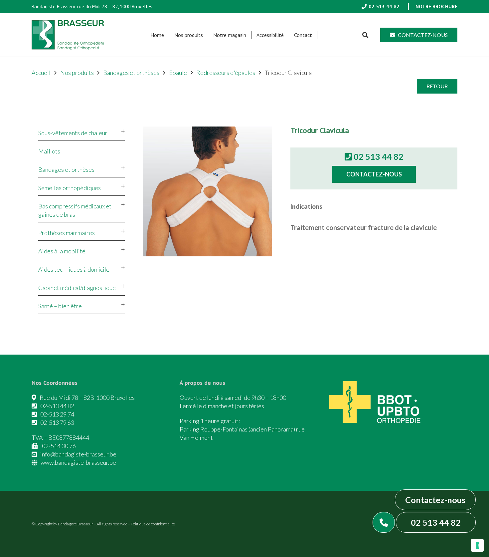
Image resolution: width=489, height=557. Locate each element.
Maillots (49, 151)
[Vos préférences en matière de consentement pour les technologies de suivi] (477, 545)
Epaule (178, 72)
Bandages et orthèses (131, 72)
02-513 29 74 (57, 414)
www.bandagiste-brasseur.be (78, 462)
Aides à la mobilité (61, 251)
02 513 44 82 (436, 522)
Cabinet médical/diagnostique (77, 287)
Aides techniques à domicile (73, 269)
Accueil (41, 72)
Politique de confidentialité (153, 523)
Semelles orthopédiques (69, 187)
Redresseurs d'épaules (225, 72)
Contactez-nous (435, 500)
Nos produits (77, 72)
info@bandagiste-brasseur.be (78, 454)
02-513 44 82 (57, 406)
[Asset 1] (68, 35)
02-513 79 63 (57, 422)
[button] (206, 35)
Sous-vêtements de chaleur (72, 133)
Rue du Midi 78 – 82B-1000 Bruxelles (87, 397)
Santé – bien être (60, 306)
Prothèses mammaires (66, 232)
